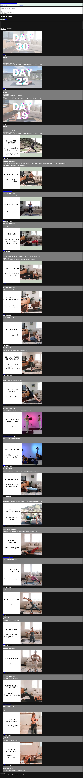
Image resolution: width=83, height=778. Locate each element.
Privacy (6, 774)
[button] (1, 11)
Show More (2, 773)
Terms (4, 774)
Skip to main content (4, 1)
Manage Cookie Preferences (17, 774)
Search (5, 12)
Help (1, 774)
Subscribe (2, 19)
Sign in (15, 12)
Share (6, 19)
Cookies (10, 774)
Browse (2, 12)
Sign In (8, 13)
